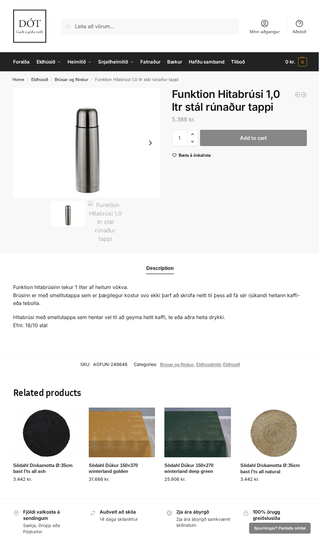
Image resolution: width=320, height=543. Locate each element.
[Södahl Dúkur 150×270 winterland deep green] (197, 432)
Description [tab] (160, 268)
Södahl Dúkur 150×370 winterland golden (113, 468)
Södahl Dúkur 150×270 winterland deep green (188, 468)
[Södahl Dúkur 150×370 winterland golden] (122, 432)
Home (18, 79)
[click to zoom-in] (86, 143)
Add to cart (253, 138)
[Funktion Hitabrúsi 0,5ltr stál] (297, 95)
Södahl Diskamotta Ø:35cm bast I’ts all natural (270, 468)
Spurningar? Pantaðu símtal (280, 528)
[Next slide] (150, 143)
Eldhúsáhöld (208, 364)
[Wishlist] (70, 417)
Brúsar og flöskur (71, 79)
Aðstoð (299, 31)
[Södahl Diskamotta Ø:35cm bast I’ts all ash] (46, 432)
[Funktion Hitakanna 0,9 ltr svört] (304, 95)
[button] (296, 62)
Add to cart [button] (46, 492)
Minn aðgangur (265, 31)
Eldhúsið (39, 79)
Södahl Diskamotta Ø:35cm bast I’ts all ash (42, 468)
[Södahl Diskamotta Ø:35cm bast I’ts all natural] (273, 432)
